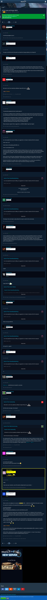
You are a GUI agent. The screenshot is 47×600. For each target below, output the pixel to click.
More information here (7, 17)
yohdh (32, 442)
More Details (3, 598)
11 (13, 22)
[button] (2, 2)
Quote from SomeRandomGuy (11, 178)
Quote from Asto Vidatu (10, 286)
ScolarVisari (9, 11)
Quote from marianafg (9, 402)
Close (8, 598)
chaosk (28, 442)
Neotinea (13, 94)
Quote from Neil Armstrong (10, 426)
